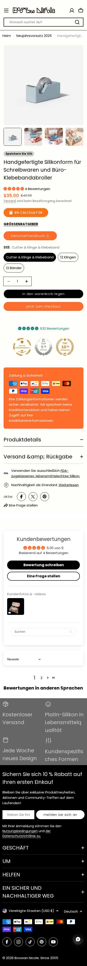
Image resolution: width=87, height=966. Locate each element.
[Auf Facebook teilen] (21, 496)
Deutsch (71, 911)
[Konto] (72, 10)
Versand (10, 201)
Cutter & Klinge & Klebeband (30, 257)
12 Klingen (68, 257)
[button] (14, 188)
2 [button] (41, 677)
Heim (6, 35)
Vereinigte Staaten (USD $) (31, 910)
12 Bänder (14, 268)
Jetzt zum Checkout (43, 306)
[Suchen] (77, 22)
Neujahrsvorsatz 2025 (34, 35)
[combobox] (43, 22)
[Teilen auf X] (33, 496)
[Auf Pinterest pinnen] (44, 496)
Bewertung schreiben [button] (43, 564)
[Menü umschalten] (6, 10)
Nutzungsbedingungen (20, 831)
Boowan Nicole (26, 957)
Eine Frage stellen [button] (43, 576)
